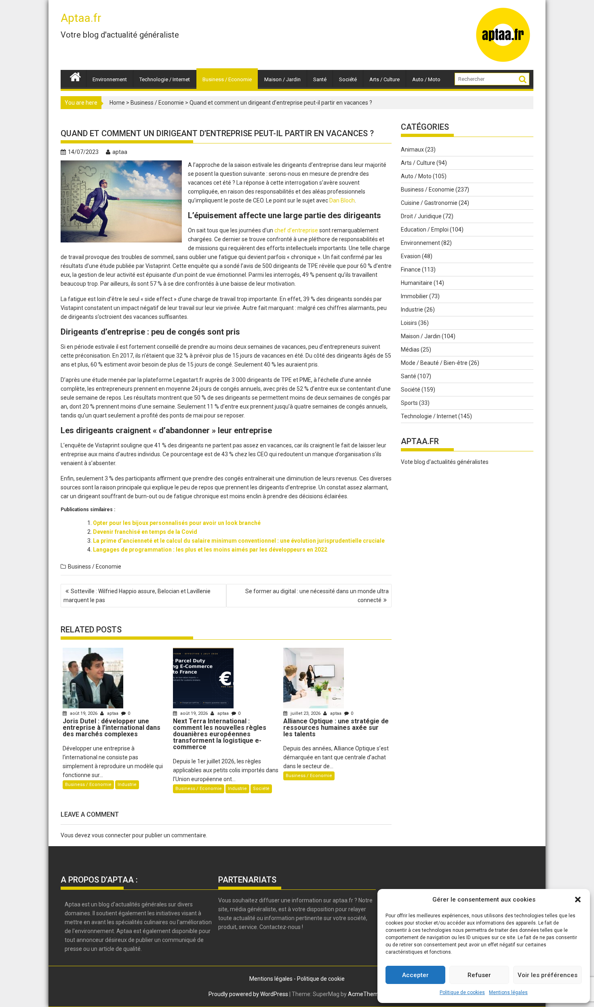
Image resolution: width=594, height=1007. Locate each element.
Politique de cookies (462, 992)
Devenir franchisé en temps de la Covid (145, 532)
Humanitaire (416, 283)
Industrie (127, 784)
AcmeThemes (366, 994)
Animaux (412, 149)
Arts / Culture (384, 79)
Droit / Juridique (421, 216)
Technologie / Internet (164, 79)
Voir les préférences (547, 975)
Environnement (110, 79)
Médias (410, 349)
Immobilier (414, 296)
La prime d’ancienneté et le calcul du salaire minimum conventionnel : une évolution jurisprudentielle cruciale (239, 540)
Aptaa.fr (81, 18)
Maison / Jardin (282, 79)
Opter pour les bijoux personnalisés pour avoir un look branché (177, 523)
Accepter (415, 975)
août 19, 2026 (84, 713)
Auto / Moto (426, 79)
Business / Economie (227, 79)
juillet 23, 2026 (305, 713)
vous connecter (111, 835)
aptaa (119, 152)
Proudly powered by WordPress (248, 994)
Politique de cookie (321, 978)
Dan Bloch (342, 200)
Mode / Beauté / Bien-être (434, 363)
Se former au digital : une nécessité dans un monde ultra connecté (317, 595)
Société (348, 79)
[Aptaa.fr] (75, 76)
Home (117, 102)
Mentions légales (508, 992)
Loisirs (409, 323)
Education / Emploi (425, 229)
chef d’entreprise (296, 230)
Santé (319, 79)
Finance (411, 269)
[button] (578, 899)
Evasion (411, 256)
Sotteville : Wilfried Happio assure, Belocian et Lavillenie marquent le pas (137, 595)
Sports (409, 403)
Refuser (479, 975)
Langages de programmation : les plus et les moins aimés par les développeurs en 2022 (210, 549)
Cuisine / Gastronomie (429, 203)
